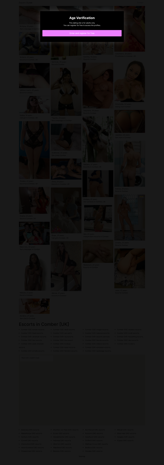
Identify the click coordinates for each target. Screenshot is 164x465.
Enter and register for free (82, 33)
